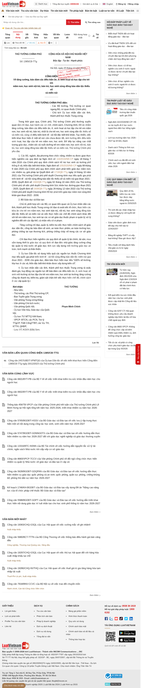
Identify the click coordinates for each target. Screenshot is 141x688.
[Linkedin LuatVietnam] (131, 619)
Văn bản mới (12, 11)
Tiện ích (130, 11)
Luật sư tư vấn (106, 11)
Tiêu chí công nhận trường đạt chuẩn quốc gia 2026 (128, 112)
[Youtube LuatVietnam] (116, 619)
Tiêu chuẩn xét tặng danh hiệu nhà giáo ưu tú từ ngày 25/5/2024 (121, 248)
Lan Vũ (95, 343)
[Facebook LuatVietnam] (106, 619)
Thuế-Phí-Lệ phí (14, 576)
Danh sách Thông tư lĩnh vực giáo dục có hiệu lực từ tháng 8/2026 (121, 150)
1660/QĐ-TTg (39, 182)
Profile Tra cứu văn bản (15, 621)
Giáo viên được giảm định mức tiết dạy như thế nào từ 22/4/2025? (122, 225)
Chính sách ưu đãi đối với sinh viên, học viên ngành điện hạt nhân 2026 (121, 163)
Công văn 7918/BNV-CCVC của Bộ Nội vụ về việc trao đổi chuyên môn (43, 584)
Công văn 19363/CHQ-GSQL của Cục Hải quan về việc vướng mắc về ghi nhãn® (49, 524)
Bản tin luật (91, 11)
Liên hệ (8, 626)
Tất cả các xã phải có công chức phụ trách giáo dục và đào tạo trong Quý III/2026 (122, 345)
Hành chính (12, 588)
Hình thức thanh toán (78, 616)
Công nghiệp (12, 545)
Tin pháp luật (76, 11)
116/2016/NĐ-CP (64, 159)
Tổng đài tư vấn (43, 636)
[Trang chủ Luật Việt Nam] (14, 4)
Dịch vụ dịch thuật (44, 626)
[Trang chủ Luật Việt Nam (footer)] (15, 649)
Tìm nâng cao (94, 22)
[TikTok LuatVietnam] (121, 619)
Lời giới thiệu (10, 611)
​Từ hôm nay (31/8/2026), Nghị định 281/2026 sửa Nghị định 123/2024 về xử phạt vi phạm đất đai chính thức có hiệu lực (128, 279)
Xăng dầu (46, 545)
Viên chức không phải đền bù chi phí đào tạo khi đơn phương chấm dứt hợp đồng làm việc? (122, 56)
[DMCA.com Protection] (113, 685)
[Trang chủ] (3, 11)
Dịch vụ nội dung (44, 631)
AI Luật (120, 11)
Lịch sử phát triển (12, 616)
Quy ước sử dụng (76, 621)
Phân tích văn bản (44, 616)
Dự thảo (44, 11)
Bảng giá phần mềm (77, 611)
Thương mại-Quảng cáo (29, 545)
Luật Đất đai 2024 (52, 684)
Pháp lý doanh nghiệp (46, 621)
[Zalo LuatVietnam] (111, 619)
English (110, 4)
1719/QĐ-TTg (61, 172)
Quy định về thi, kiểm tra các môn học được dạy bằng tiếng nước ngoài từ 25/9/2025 (128, 197)
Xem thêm (94, 512)
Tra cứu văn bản (29, 11)
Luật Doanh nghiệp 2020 (31, 684)
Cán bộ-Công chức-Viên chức (31, 588)
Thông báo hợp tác (77, 639)
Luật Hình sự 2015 (69, 684)
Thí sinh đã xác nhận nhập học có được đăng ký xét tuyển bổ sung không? (122, 213)
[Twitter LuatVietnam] (126, 619)
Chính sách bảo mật (77, 626)
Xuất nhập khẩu (14, 529)
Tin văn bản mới (59, 11)
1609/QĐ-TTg (40, 189)
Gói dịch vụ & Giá (90, 4)
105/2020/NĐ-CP (67, 165)
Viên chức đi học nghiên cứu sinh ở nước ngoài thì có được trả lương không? (122, 84)
